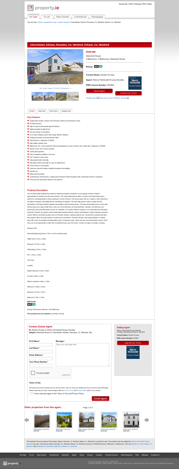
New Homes (41, 455)
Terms (81, 455)
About (74, 455)
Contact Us (155, 455)
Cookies (99, 455)
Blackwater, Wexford (63, 429)
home (40, 22)
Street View (53, 111)
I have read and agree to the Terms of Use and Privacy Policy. (59, 394)
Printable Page (91, 98)
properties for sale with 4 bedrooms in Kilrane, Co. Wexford (57, 446)
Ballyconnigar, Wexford (86, 429)
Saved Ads (123, 4)
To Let (31, 455)
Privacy (90, 455)
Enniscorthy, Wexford (108, 429)
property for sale (50, 22)
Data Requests (126, 455)
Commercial (54, 455)
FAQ (131, 4)
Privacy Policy (81, 390)
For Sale (23, 455)
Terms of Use (68, 390)
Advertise (65, 455)
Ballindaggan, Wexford (41, 429)
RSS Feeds (147, 4)
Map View (42, 111)
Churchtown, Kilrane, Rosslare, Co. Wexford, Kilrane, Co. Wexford (96, 22)
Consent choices (111, 455)
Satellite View (66, 111)
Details (32, 111)
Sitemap (137, 4)
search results (63, 22)
